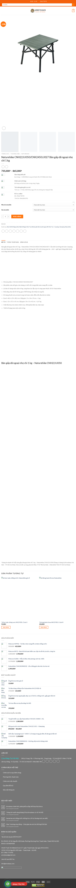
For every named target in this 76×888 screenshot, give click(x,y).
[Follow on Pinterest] (58, 761)
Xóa (73, 202)
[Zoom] (4, 128)
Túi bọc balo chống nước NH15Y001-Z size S (14, 622)
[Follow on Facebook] (43, 761)
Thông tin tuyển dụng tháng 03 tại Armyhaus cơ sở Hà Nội (24, 812)
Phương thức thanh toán (11, 777)
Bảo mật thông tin (8, 790)
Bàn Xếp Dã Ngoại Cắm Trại (24, 227)
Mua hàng (17, 216)
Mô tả (3, 242)
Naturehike (25, 154)
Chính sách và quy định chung (12, 772)
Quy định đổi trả (8, 785)
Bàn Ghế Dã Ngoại (12, 227)
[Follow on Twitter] (50, 761)
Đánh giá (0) (24, 242)
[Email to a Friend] (13, 231)
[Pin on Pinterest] (17, 231)
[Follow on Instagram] (47, 761)
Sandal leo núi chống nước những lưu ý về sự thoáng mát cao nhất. (27, 818)
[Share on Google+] (21, 231)
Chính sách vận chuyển (10, 781)
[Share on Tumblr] (24, 231)
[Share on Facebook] (6, 231)
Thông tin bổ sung (13, 242)
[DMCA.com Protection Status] (38, 885)
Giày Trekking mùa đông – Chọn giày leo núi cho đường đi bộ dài (26, 824)
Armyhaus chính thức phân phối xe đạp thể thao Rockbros (24, 806)
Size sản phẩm (5, 210)
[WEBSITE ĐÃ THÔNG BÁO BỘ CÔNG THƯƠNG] (11, 870)
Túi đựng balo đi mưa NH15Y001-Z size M (51, 622)
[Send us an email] (54, 761)
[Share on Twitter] (10, 231)
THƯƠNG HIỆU (15, 154)
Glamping (62, 227)
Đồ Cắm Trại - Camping (53, 227)
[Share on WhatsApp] (3, 231)
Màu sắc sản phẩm (6, 205)
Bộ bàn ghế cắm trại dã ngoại (39, 227)
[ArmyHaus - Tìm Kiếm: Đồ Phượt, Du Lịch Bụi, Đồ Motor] (38, 10)
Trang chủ (5, 154)
